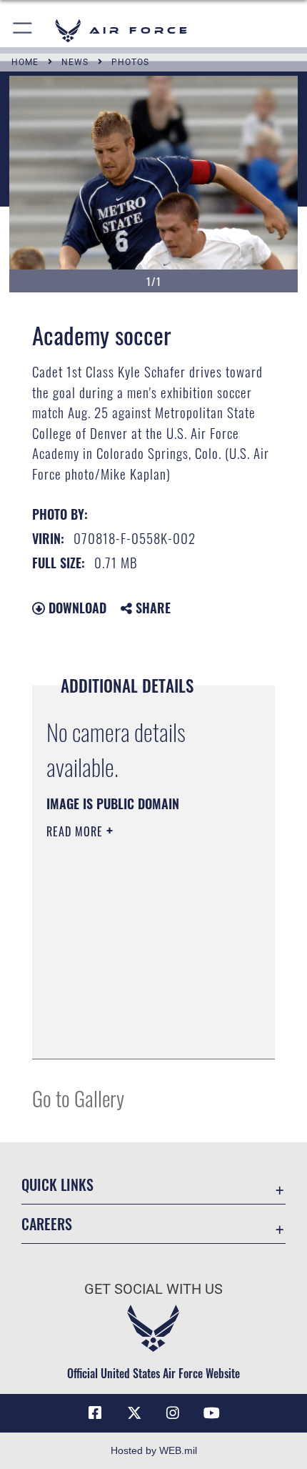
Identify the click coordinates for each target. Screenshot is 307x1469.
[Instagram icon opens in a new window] (172, 1413)
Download (75, 607)
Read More (76, 831)
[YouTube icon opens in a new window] (212, 1413)
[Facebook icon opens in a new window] (95, 1413)
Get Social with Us (153, 1289)
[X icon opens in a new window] (134, 1413)
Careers (46, 1224)
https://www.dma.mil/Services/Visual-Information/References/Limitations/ (133, 1012)
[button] (23, 30)
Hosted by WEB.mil (154, 1450)
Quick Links (57, 1184)
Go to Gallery (78, 1097)
